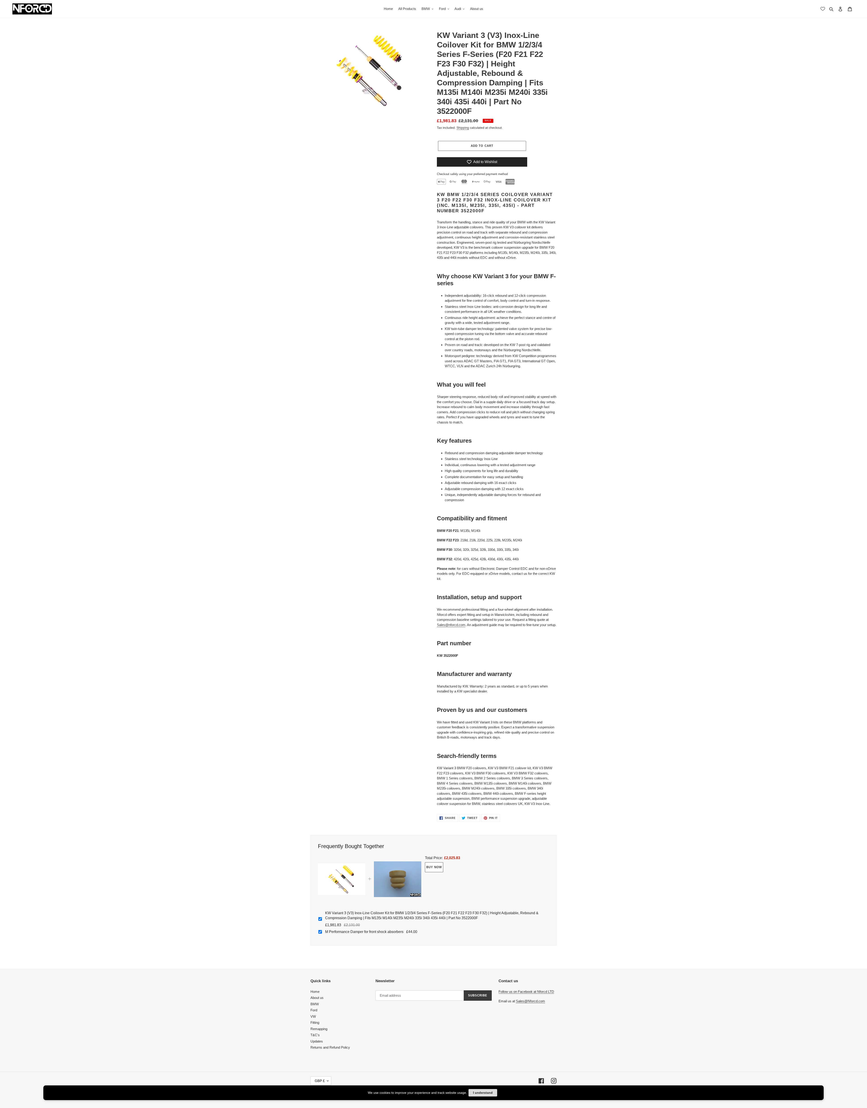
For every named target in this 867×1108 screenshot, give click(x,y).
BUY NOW (434, 867)
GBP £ (320, 1081)
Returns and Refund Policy (330, 1047)
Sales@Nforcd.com (530, 1001)
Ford (313, 1010)
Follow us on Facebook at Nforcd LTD (526, 991)
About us (317, 998)
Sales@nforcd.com (451, 625)
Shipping (463, 127)
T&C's (315, 1035)
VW (313, 1016)
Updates (316, 1041)
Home (314, 991)
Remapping (318, 1029)
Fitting (314, 1022)
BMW (314, 1004)
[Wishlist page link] (822, 9)
